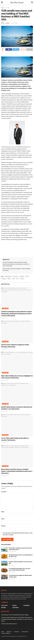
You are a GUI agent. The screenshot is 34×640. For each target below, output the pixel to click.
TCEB (13, 278)
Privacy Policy (25, 631)
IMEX (27, 276)
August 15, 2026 (5, 411)
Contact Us (9, 631)
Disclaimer (16, 631)
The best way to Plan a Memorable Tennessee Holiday (15, 615)
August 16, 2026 (5, 349)
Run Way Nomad (16, 2)
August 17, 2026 (5, 317)
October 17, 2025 (12, 551)
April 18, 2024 (11, 565)
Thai (17, 278)
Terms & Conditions (5, 633)
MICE (9, 278)
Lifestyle (3, 607)
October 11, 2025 (12, 558)
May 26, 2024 (15, 23)
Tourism (14, 605)
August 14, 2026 (5, 475)
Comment (4, 491)
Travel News (7, 7)
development (8, 276)
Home (2, 7)
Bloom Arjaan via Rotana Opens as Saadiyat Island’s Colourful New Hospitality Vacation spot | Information (16, 471)
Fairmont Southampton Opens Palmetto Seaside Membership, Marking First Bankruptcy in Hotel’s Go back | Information (16, 264)
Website (3, 526)
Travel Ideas (15, 607)
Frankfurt (22, 276)
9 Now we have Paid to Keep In (9, 623)
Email (3, 519)
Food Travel (4, 605)
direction (15, 276)
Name (3, 511)
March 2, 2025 (12, 572)
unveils (22, 278)
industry (4, 278)
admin (7, 23)
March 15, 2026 (12, 579)
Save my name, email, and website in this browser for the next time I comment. (17, 533)
